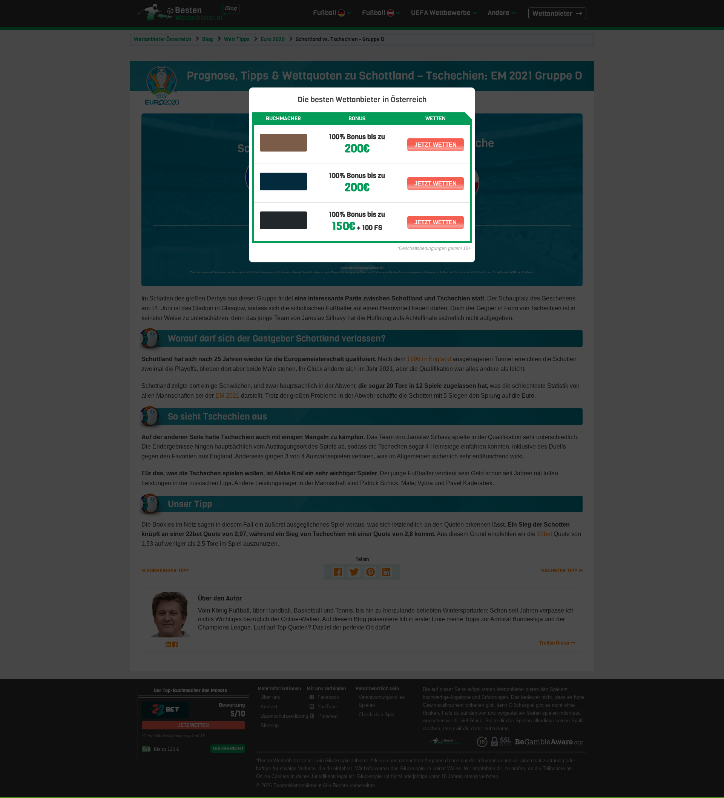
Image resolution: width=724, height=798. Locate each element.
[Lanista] (283, 143)
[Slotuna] (283, 181)
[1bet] (283, 220)
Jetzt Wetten (435, 144)
